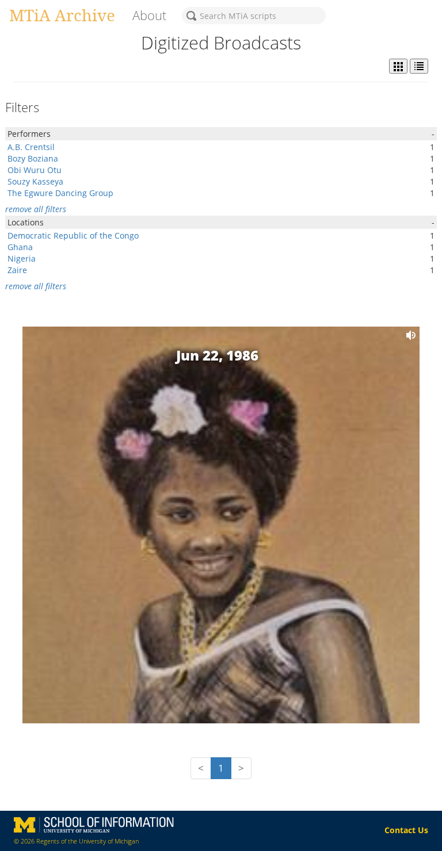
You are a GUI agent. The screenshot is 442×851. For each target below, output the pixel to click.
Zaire (17, 269)
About (149, 15)
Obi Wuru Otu (34, 169)
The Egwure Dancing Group (60, 192)
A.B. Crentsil (31, 146)
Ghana (20, 246)
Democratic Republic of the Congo (73, 235)
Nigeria (21, 258)
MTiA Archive (62, 15)
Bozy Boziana (32, 158)
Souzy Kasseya (35, 181)
